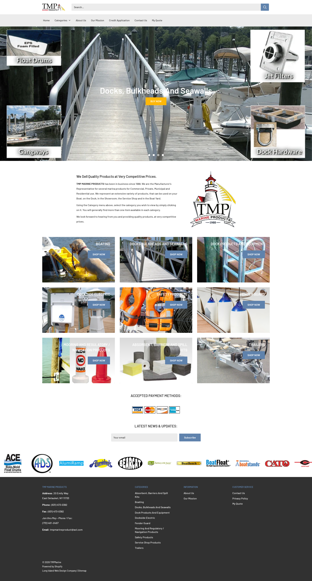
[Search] (265, 7)
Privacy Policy (240, 498)
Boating (139, 501)
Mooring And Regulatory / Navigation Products (149, 530)
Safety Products (144, 537)
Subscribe (190, 437)
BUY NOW (164, 101)
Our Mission (190, 498)
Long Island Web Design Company (59, 570)
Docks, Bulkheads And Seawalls (153, 507)
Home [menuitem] (46, 20)
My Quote (237, 503)
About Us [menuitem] (81, 20)
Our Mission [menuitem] (97, 20)
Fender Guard (142, 523)
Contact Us (238, 493)
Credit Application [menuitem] (119, 20)
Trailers (139, 547)
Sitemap (82, 570)
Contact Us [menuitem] (141, 20)
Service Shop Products (148, 542)
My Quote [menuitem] (157, 20)
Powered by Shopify (52, 566)
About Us (189, 493)
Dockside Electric (145, 517)
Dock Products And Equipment (152, 512)
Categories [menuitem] (61, 20)
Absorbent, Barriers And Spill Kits (151, 494)
